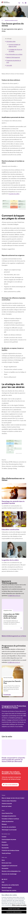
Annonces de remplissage (9, 874)
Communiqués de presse (9, 839)
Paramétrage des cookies (9, 890)
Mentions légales (7, 887)
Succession (5, 868)
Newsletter (5, 845)
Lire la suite (9, 65)
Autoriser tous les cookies (14, 908)
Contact (4, 836)
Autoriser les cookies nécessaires (14, 912)
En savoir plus (7, 694)
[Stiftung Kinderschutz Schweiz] (6, 2)
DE (2, 879)
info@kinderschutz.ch (14, 595)
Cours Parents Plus (7, 813)
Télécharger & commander (9, 830)
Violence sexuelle (7, 803)
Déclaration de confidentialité (10, 885)
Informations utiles (10, 41)
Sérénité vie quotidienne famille (11, 20)
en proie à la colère (14, 194)
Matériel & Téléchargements (13, 57)
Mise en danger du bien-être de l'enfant (13, 798)
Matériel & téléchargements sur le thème (14, 636)
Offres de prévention (7, 821)
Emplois (4, 842)
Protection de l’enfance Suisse (10, 850)
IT (6, 879)
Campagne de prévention (9, 816)
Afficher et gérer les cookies (19, 905)
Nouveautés (5, 848)
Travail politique (6, 853)
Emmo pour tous (6, 863)
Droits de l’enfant (7, 806)
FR (5, 879)
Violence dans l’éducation (9, 801)
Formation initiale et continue (10, 819)
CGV (3, 882)
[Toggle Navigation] (25, 2)
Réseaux (4, 824)
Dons (3, 860)
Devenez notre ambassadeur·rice (11, 871)
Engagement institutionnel (9, 865)
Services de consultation (9, 827)
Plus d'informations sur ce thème (14, 54)
